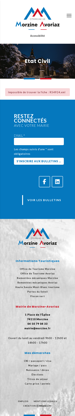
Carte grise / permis (37, 383)
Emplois (23, 401)
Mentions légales (45, 401)
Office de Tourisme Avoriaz (37, 273)
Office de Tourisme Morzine (37, 269)
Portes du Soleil (37, 291)
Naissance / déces (37, 370)
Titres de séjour (37, 379)
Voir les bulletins (44, 200)
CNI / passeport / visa (37, 361)
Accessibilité (37, 35)
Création (29, 405)
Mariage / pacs (37, 365)
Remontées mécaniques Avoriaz (37, 282)
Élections (37, 374)
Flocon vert (37, 296)
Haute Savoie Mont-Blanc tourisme (37, 287)
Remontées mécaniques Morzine (37, 278)
